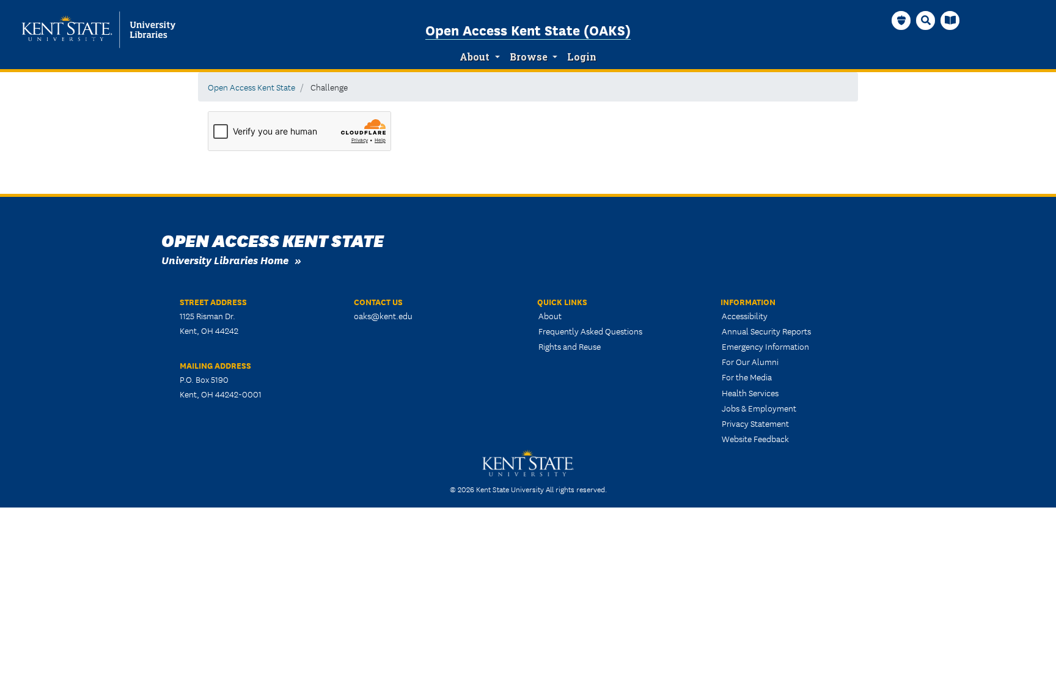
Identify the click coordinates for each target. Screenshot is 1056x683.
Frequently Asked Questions (590, 331)
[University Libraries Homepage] (950, 20)
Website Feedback (755, 438)
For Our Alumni (750, 361)
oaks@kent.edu (383, 315)
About (475, 57)
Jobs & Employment (759, 408)
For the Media (747, 376)
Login (581, 57)
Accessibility (745, 315)
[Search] (926, 20)
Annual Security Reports (766, 331)
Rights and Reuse (569, 346)
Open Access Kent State (251, 87)
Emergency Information (765, 346)
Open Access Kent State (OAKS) (528, 29)
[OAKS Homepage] (901, 20)
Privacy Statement (755, 423)
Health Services (750, 392)
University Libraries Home (224, 259)
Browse (529, 57)
